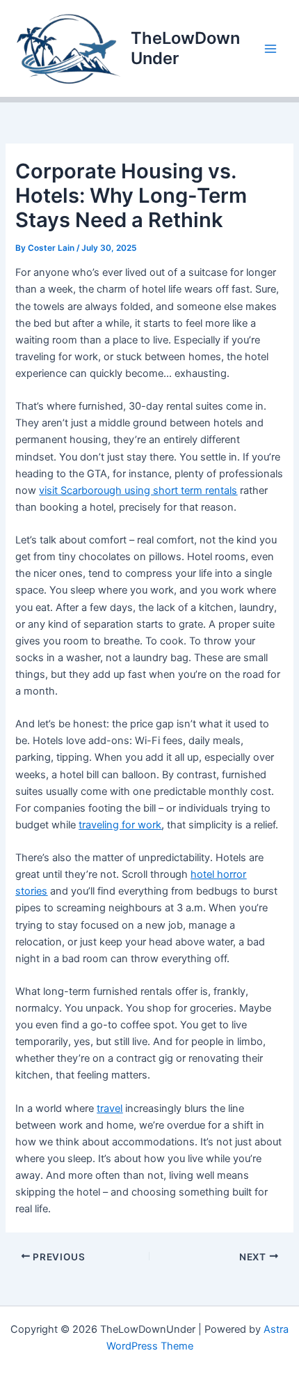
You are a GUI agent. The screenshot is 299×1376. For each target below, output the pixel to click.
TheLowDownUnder (185, 48)
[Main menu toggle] (270, 48)
